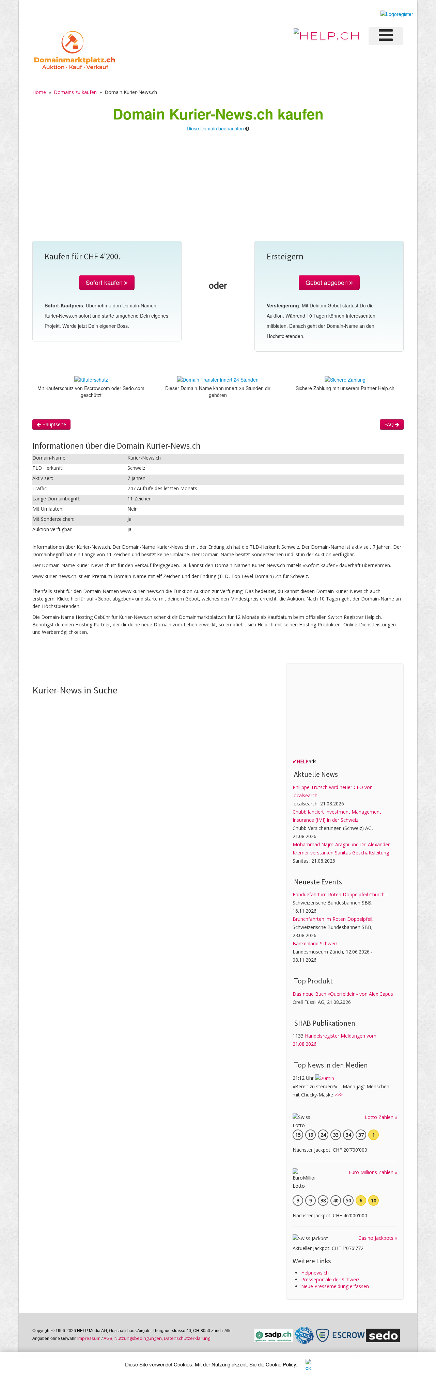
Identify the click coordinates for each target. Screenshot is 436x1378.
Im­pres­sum (88, 1338)
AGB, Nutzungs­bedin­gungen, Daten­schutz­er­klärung (157, 1338)
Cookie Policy (281, 1364)
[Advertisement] (218, 189)
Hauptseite (53, 424)
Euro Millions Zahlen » (373, 1172)
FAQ (389, 424)
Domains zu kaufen (75, 92)
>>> (338, 1094)
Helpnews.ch (315, 1272)
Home (39, 92)
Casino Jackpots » (377, 1238)
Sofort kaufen (105, 282)
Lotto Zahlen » (381, 1117)
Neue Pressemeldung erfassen (335, 1286)
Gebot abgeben (327, 282)
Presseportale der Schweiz (330, 1279)
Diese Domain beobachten (215, 128)
